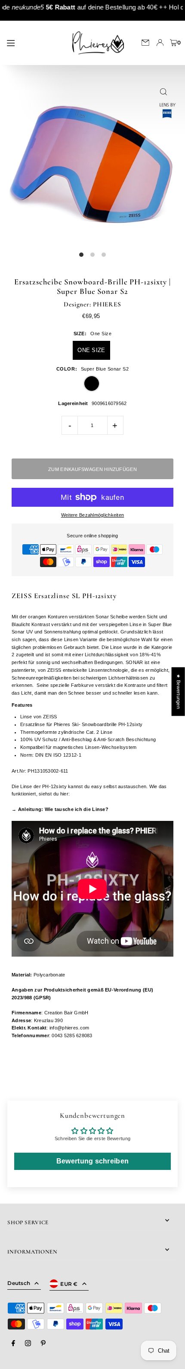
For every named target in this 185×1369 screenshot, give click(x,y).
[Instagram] (28, 1343)
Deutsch (18, 1283)
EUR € (69, 1284)
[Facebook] (13, 1343)
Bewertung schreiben (92, 1161)
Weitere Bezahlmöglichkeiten (92, 515)
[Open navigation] (33, 42)
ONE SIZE (91, 350)
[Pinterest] (43, 1343)
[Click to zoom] (163, 92)
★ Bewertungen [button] (178, 691)
